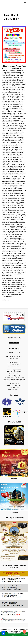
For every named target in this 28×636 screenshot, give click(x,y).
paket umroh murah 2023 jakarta (16, 122)
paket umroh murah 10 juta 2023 (14, 93)
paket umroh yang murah (15, 269)
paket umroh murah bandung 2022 (11, 164)
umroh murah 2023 (12, 272)
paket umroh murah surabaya (10, 248)
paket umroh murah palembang (15, 236)
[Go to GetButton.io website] (24, 634)
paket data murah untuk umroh (14, 77)
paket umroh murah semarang (10, 245)
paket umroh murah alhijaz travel (11, 152)
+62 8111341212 (17, 372)
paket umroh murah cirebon (9, 176)
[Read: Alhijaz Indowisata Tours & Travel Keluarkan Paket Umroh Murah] (14, 44)
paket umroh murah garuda (12, 199)
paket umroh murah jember (12, 211)
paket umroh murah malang (15, 217)
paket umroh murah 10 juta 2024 (11, 94)
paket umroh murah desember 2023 (14, 183)
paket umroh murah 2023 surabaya (11, 123)
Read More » (5, 300)
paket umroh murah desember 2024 (11, 185)
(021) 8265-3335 (16, 370)
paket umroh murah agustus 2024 (11, 142)
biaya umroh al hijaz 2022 (9, 72)
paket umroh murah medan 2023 (14, 224)
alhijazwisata (16, 376)
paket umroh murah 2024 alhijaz (13, 128)
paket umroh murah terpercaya (14, 260)
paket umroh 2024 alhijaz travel (14, 86)
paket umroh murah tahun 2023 (13, 255)
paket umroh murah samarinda (17, 243)
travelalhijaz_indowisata (17, 378)
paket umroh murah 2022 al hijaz (14, 101)
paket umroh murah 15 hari (13, 98)
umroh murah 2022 (7, 270)
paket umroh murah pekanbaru (10, 238)
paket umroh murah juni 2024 (13, 214)
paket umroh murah (11, 89)
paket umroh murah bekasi (13, 170)
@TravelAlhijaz (16, 374)
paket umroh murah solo (17, 247)
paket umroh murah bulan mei (16, 175)
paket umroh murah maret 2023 (10, 219)
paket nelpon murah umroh (9, 79)
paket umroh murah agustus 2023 (14, 140)
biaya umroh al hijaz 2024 (14, 74)
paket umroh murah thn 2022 (10, 262)
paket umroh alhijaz (7, 87)
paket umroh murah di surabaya (10, 192)
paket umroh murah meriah (14, 229)
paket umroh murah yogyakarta (13, 265)
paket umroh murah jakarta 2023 (11, 204)
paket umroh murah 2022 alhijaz (10, 103)
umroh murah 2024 (15, 274)
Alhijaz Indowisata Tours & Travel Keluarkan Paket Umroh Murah (14, 67)
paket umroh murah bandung (16, 163)
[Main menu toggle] (25, 2)
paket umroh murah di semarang (17, 190)
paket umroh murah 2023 (15, 113)
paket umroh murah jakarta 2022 (15, 202)
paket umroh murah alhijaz (17, 151)
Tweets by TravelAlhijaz (14, 338)
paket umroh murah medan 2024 (11, 226)
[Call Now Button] (3, 633)
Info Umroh (5, 70)
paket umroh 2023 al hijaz (12, 82)
